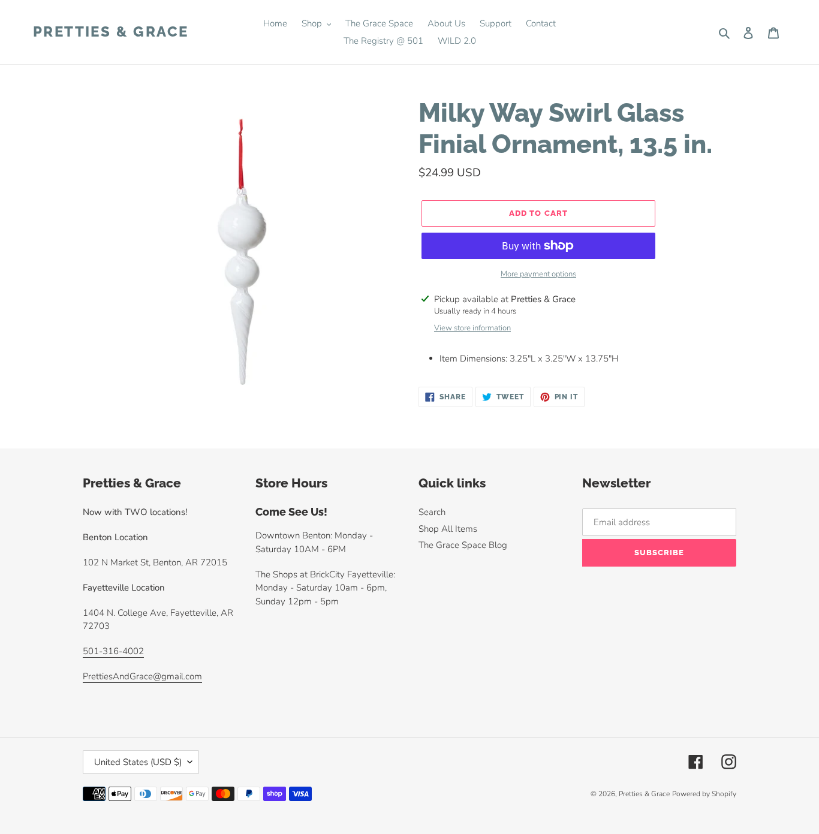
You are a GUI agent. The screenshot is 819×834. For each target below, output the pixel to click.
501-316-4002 (113, 651)
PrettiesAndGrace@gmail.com (142, 676)
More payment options (538, 274)
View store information (472, 328)
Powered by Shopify (704, 794)
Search (431, 512)
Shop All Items (447, 529)
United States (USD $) (138, 762)
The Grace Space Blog (462, 545)
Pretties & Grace (110, 31)
